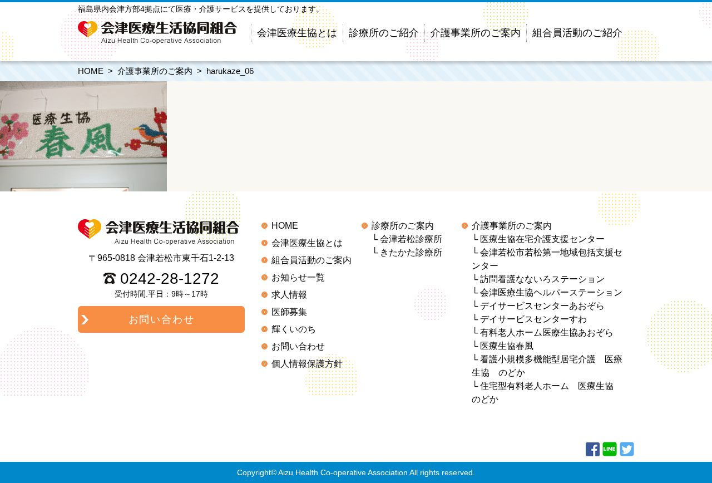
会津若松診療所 (411, 239)
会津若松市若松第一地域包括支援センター (547, 259)
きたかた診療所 (411, 252)
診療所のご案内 (403, 225)
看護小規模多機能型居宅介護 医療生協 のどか (547, 365)
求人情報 (289, 294)
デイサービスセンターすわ (533, 319)
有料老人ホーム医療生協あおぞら (547, 332)
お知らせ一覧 (298, 277)
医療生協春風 (506, 346)
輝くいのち (293, 329)
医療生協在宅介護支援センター (542, 239)
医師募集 (289, 312)
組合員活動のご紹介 (577, 32)
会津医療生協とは (297, 32)
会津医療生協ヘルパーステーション (551, 292)
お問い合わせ (298, 346)
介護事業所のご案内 (476, 32)
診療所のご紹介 (384, 32)
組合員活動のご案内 (311, 260)
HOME (90, 71)
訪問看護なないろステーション (542, 279)
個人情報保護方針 (307, 363)
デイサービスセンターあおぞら (542, 305)
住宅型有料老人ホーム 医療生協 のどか (547, 392)
